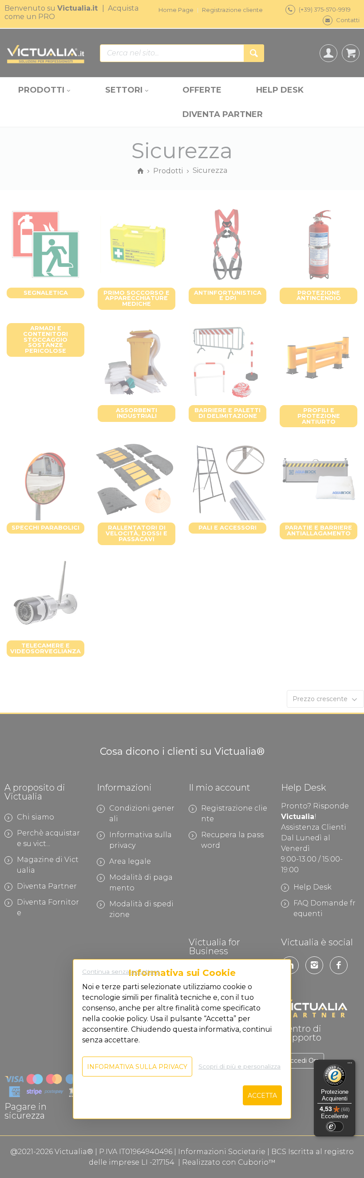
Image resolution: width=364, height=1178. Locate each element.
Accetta (262, 1096)
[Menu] (349, 1065)
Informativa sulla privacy (137, 1067)
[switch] (335, 1126)
